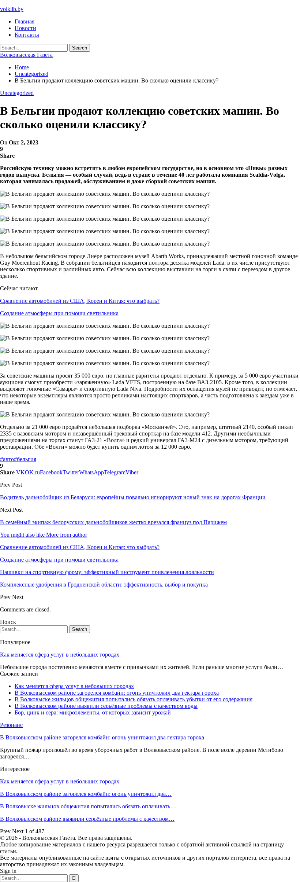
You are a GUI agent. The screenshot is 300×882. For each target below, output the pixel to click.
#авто (7, 459)
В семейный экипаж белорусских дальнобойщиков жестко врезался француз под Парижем (113, 522)
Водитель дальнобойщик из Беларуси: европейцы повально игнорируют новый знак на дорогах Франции (133, 497)
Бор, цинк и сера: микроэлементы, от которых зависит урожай (93, 712)
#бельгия (25, 459)
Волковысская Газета (26, 55)
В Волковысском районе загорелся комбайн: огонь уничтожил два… (86, 794)
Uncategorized (17, 93)
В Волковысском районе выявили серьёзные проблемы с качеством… (87, 819)
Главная (24, 21)
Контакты (27, 35)
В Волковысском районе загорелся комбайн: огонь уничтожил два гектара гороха (117, 693)
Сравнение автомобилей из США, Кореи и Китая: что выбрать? (80, 301)
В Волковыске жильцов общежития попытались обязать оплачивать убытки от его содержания (133, 699)
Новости (25, 28)
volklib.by (11, 9)
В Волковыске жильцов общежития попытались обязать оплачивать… (88, 806)
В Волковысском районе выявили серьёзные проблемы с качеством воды (106, 706)
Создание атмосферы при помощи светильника (59, 313)
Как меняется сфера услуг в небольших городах (59, 654)
